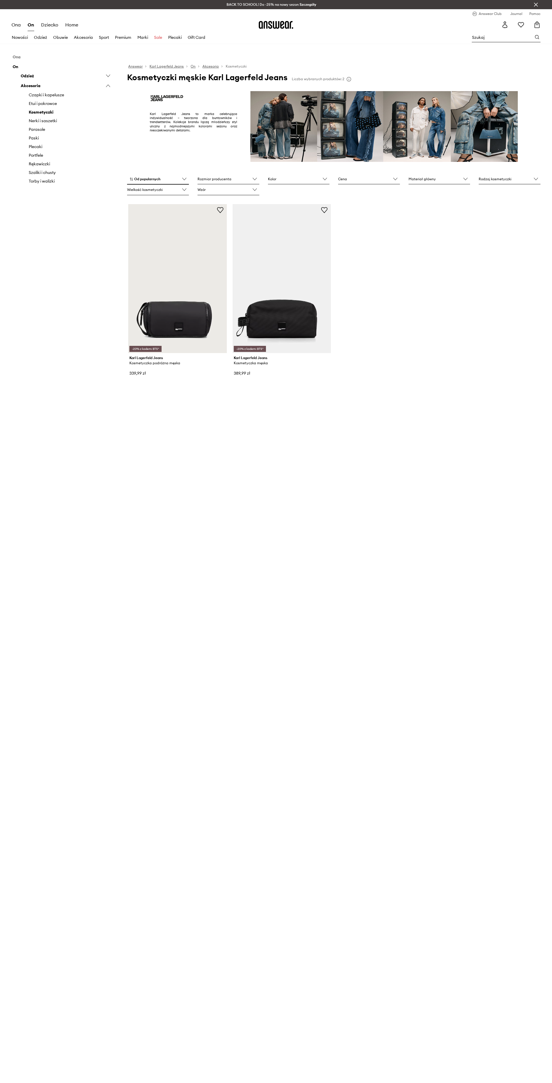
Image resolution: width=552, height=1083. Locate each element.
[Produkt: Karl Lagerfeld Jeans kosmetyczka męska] (282, 278)
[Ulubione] (521, 24)
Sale (158, 37)
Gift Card (196, 37)
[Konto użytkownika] (504, 24)
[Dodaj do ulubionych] (220, 210)
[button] (158, 179)
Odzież (40, 37)
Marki (142, 37)
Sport (104, 37)
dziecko (49, 25)
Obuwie (60, 37)
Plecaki (175, 37)
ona (16, 25)
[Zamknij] (535, 4)
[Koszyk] (537, 24)
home (71, 25)
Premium (123, 37)
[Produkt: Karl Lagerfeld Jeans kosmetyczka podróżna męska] (177, 278)
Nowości (20, 37)
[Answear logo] (276, 24)
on (31, 25)
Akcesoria (83, 37)
